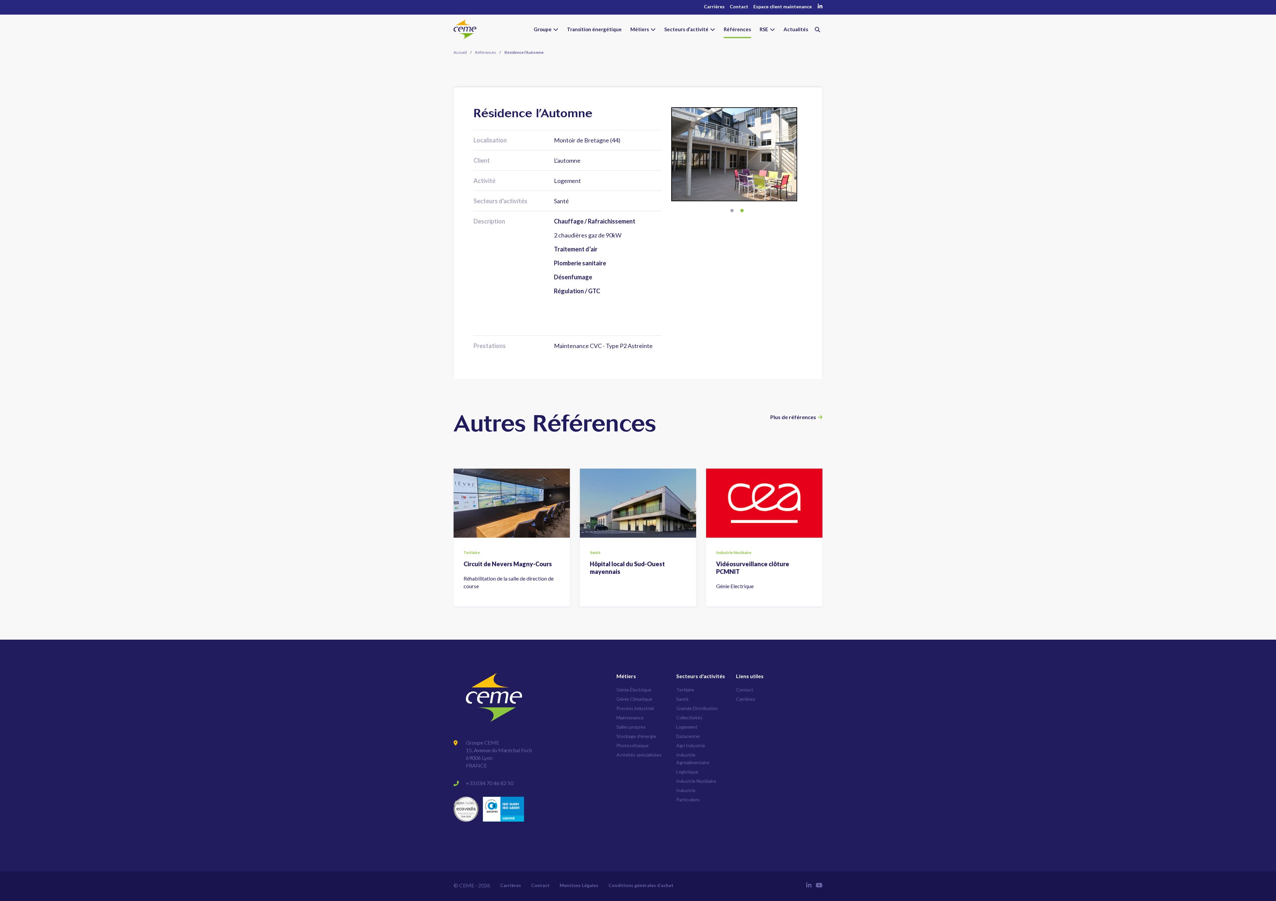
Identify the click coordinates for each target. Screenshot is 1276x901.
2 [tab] (742, 210)
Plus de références (793, 417)
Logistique (687, 771)
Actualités (796, 29)
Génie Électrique (633, 689)
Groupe (543, 29)
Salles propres (631, 727)
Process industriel (635, 708)
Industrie (685, 790)
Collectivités (689, 717)
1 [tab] (732, 210)
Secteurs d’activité (686, 29)
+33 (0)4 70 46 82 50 (489, 783)
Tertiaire (685, 689)
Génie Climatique (634, 699)
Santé (682, 699)
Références (737, 29)
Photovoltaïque (632, 745)
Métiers (639, 29)
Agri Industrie (690, 745)
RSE (764, 29)
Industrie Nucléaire (696, 781)
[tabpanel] (736, 154)
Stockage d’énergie (636, 736)
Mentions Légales (579, 885)
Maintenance (630, 717)
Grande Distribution (697, 708)
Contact (739, 6)
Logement (686, 727)
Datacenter (688, 736)
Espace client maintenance (782, 6)
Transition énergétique (594, 29)
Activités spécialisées (639, 755)
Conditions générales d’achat (641, 885)
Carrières (714, 6)
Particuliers (688, 799)
